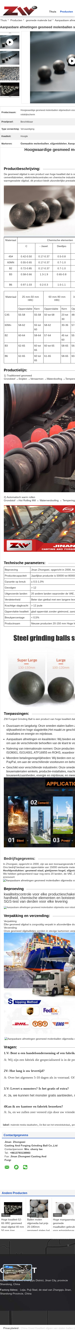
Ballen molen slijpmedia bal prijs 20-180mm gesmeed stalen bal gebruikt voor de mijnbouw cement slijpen (38, 1230)
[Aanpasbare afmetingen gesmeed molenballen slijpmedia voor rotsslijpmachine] (9, 58)
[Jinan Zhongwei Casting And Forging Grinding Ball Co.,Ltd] (20, 10)
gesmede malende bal (39, 20)
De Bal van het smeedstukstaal (54, 1125)
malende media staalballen (24, 1125)
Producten (66, 11)
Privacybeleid (11, 1328)
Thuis (52, 11)
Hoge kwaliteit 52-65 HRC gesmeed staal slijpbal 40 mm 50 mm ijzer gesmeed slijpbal (12, 1226)
